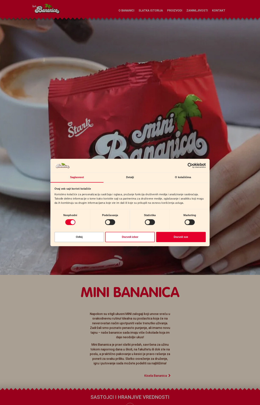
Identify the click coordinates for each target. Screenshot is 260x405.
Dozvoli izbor (130, 236)
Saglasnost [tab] (77, 177)
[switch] (110, 222)
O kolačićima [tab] (183, 177)
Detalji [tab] (130, 177)
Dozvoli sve (181, 236)
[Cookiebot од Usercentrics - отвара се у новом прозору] (190, 165)
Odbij (79, 236)
